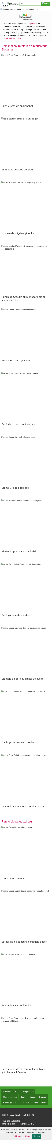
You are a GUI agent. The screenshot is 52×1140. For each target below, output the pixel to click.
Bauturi (26, 1102)
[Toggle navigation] (4, 4)
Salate (23, 1097)
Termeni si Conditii (19, 1124)
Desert (32, 1097)
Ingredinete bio (39, 1102)
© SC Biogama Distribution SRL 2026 (17, 1115)
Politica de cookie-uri (21, 1136)
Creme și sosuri (10, 1097)
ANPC (31, 1124)
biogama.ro (32, 24)
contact (17, 1121)
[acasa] (13, 3)
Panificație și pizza (11, 1102)
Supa (17, 1091)
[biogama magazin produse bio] (26, 16)
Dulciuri (42, 1097)
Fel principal (28, 1091)
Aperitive (7, 1091)
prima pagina (7, 1121)
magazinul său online (12, 38)
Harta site (5, 1124)
